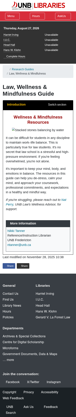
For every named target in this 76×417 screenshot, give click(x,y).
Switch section (57, 104)
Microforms (10, 348)
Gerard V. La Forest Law (53, 317)
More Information (23, 223)
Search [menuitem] (11, 412)
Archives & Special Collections (24, 336)
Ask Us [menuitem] (29, 406)
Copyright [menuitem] (9, 392)
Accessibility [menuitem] (49, 392)
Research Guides (23, 69)
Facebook (13, 382)
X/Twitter (33, 382)
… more (8, 359)
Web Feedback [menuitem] (13, 398)
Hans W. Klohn (12, 49)
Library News (12, 305)
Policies (8, 317)
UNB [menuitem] (9, 406)
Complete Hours (15, 56)
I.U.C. (7, 39)
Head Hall (9, 44)
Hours (36, 16)
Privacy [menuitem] (29, 392)
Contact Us (10, 293)
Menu (10, 16)
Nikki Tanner (16, 231)
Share (10, 265)
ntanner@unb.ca (19, 245)
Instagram (54, 382)
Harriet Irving (11, 34)
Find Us (8, 299)
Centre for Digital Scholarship (23, 342)
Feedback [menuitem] (51, 406)
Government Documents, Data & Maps (30, 354)
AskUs (61, 16)
